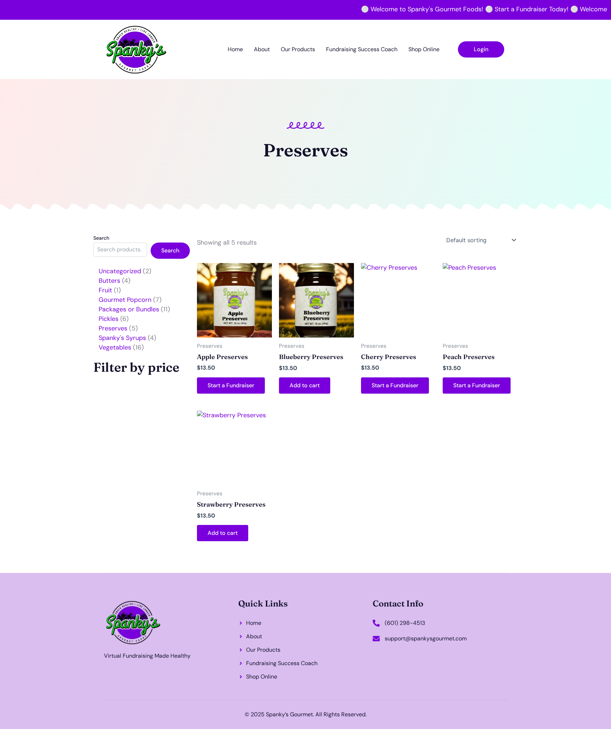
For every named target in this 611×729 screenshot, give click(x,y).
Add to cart (305, 385)
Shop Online (424, 49)
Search (101, 238)
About (262, 49)
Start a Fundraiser (231, 385)
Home (235, 49)
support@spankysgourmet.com (426, 638)
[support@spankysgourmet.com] (376, 638)
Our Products (298, 49)
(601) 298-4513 (405, 623)
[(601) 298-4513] (376, 623)
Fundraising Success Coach (361, 49)
